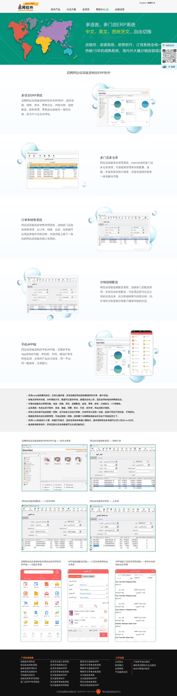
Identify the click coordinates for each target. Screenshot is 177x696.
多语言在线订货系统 (59, 661)
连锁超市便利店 (27, 661)
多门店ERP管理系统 (29, 682)
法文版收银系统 (87, 675)
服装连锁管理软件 (28, 668)
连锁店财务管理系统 (29, 678)
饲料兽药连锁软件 (28, 672)
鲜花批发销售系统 (28, 665)
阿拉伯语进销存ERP (89, 685)
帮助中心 (100, 9)
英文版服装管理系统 (59, 685)
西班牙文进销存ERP (89, 661)
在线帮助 (119, 668)
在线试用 (119, 9)
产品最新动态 (121, 672)
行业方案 (71, 9)
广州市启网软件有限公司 (66, 692)
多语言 (86, 9)
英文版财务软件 (57, 678)
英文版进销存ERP (58, 675)
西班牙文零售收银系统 (90, 665)
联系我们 (119, 665)
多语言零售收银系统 (59, 672)
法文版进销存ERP (88, 678)
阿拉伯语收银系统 (88, 682)
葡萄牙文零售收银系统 (90, 672)
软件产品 (55, 9)
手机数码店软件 (27, 675)
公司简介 (119, 662)
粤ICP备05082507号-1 (111, 692)
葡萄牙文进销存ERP (89, 668)
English (143, 3)
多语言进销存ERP (58, 668)
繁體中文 (151, 3)
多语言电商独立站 (58, 665)
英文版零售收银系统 (59, 682)
